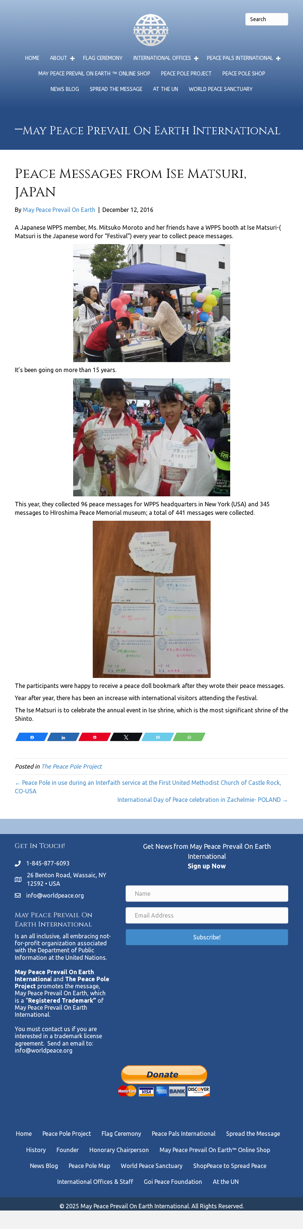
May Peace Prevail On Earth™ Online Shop (215, 1150)
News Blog (65, 89)
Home (32, 58)
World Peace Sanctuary (221, 89)
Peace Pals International (240, 58)
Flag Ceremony (103, 58)
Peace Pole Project (186, 74)
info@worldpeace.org (55, 895)
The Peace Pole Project (71, 766)
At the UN (165, 89)
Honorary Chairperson (119, 1150)
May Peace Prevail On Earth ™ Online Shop (94, 74)
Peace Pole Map (89, 1165)
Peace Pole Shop (243, 74)
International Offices (162, 58)
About (58, 58)
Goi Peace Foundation (173, 1181)
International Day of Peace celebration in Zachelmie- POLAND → (203, 799)
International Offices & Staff (95, 1181)
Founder (68, 1150)
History (36, 1150)
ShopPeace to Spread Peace (229, 1165)
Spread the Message (116, 89)
